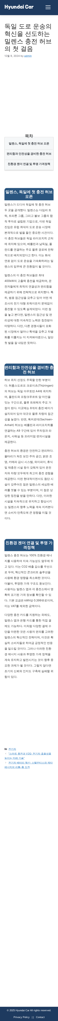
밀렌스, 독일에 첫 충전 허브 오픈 (29, 143)
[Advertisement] (29, 92)
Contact (40, 1017)
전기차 (12, 749)
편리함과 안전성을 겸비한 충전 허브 (29, 153)
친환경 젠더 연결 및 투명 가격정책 (29, 164)
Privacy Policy (22, 1017)
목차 (29, 135)
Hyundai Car (19, 7)
